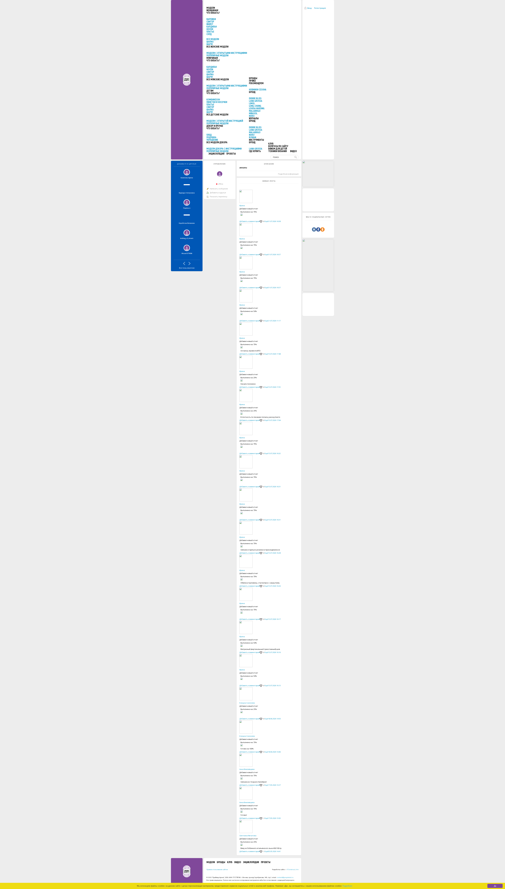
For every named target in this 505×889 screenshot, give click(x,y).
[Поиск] (296, 157)
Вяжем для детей (277, 148)
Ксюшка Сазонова (247, 703)
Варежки (211, 19)
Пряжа (252, 80)
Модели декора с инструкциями (224, 148)
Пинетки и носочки (216, 102)
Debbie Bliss (255, 98)
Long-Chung (255, 105)
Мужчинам (212, 58)
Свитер (210, 21)
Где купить (255, 151)
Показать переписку (218, 196)
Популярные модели (217, 55)
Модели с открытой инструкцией (224, 120)
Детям (209, 90)
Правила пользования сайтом (217, 869)
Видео (293, 151)
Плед (209, 134)
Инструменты (256, 139)
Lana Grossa (255, 100)
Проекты (231, 153)
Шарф (209, 44)
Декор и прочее (214, 125)
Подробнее (347, 886)
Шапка (210, 41)
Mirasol (253, 113)
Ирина (242, 205)
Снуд (209, 34)
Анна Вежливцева (246, 769)
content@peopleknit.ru (285, 877)
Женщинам (212, 10)
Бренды (253, 78)
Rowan (252, 137)
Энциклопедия (216, 153)
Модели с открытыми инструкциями (226, 53)
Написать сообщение (219, 188)
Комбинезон (213, 99)
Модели (210, 7)
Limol (252, 103)
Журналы (254, 118)
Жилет (209, 24)
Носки (209, 29)
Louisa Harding (256, 108)
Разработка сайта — (283, 869)
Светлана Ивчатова (247, 835)
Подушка (211, 137)
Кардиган (211, 26)
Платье (210, 31)
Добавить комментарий (249, 221)
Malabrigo (254, 110)
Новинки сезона (257, 89)
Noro (251, 115)
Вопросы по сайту (278, 146)
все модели (212, 39)
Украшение (212, 139)
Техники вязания (277, 151)
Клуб (271, 143)
